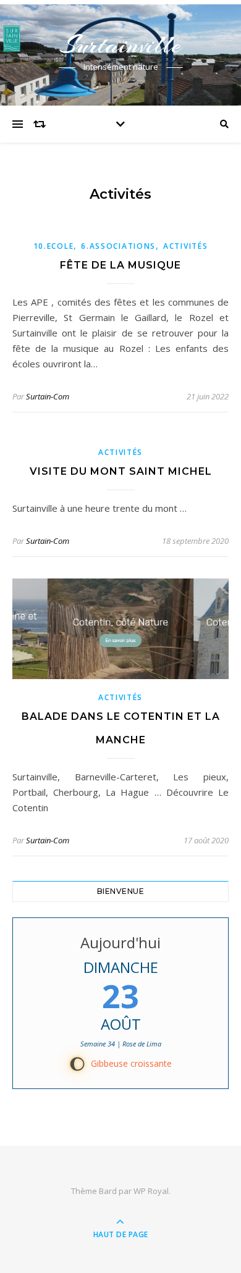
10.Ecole (53, 246)
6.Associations (118, 246)
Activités (185, 246)
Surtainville (120, 45)
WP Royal (151, 1190)
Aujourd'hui (120, 942)
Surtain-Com (47, 396)
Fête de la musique (120, 265)
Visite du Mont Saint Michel (121, 471)
